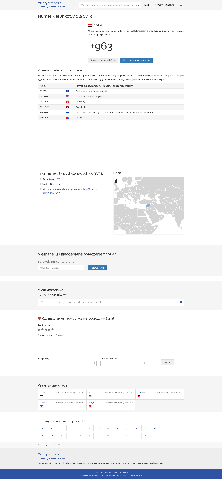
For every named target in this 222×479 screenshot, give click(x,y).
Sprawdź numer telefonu (103, 60)
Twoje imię (43, 358)
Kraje (146, 5)
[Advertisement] (61, 41)
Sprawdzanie (97, 267)
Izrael (42, 392)
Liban (43, 402)
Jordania (141, 392)
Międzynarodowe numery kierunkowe (51, 4)
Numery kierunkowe (164, 5)
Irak (91, 392)
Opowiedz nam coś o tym (50, 335)
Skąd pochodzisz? (109, 358)
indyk (91, 402)
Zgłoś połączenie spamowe (136, 60)
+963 (58, 179)
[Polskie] (181, 4)
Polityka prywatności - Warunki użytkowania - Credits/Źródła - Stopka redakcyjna (111, 475)
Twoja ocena (44, 324)
